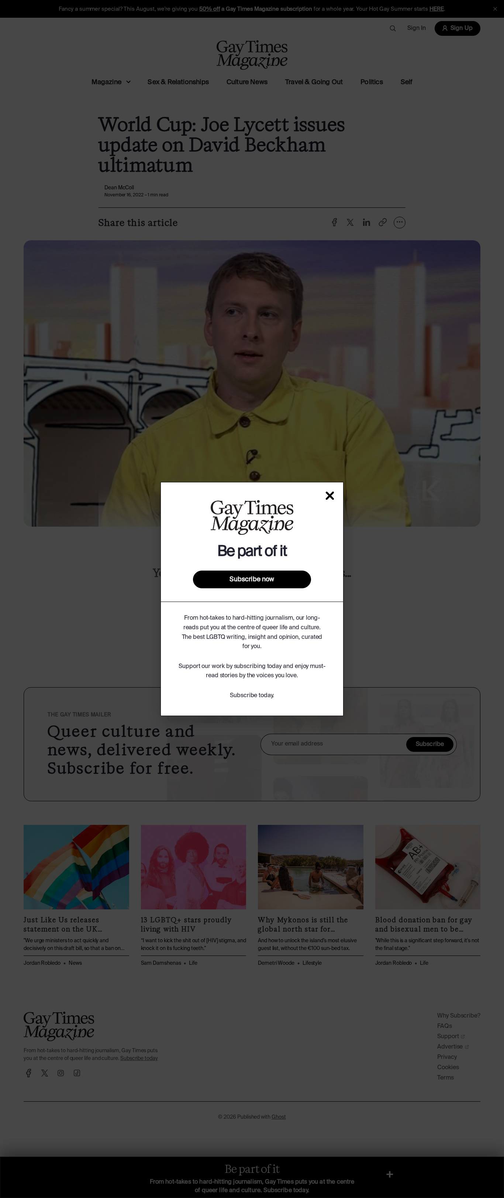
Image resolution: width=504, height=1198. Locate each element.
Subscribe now (251, 579)
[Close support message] (329, 495)
